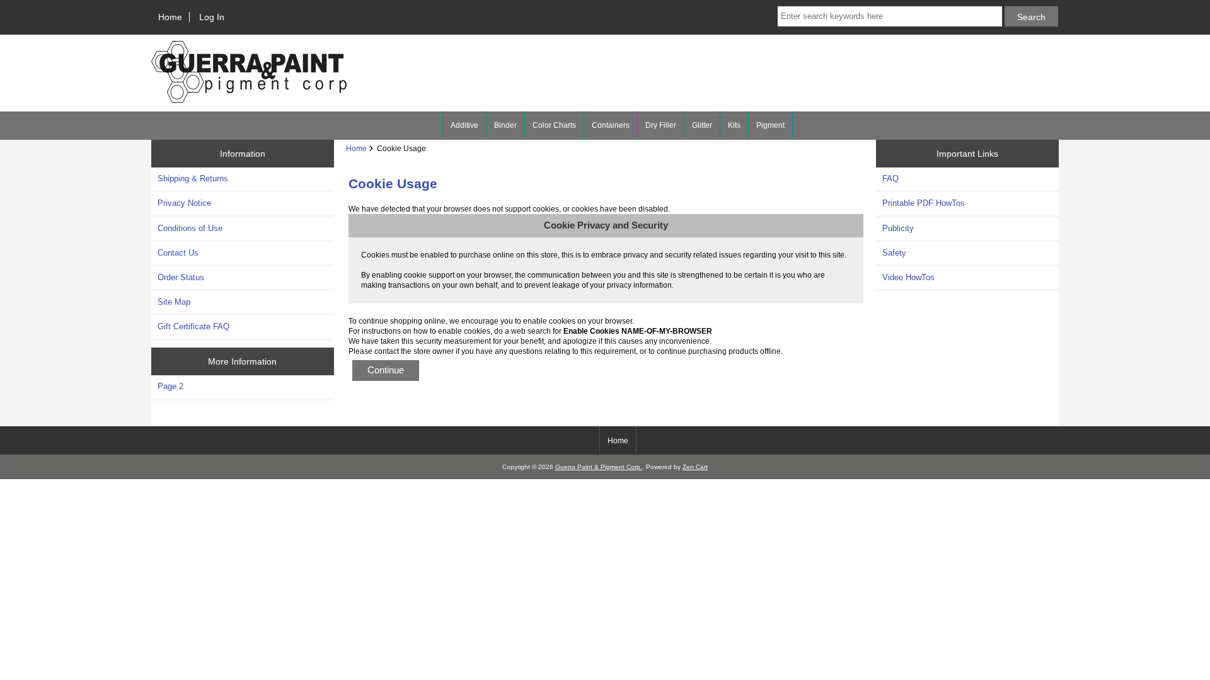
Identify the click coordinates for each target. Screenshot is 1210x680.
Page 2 (170, 386)
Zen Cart (695, 466)
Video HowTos (908, 277)
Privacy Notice (184, 203)
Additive (464, 125)
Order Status (181, 277)
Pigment (770, 125)
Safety (894, 253)
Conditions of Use (190, 228)
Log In (211, 17)
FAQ (890, 178)
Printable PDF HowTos (923, 203)
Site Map (174, 302)
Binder (505, 125)
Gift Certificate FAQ (193, 326)
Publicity (898, 228)
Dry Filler (660, 125)
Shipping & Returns (193, 178)
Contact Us (178, 253)
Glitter (702, 125)
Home (170, 17)
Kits (734, 125)
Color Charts (554, 125)
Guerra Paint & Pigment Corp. (598, 466)
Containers (611, 125)
